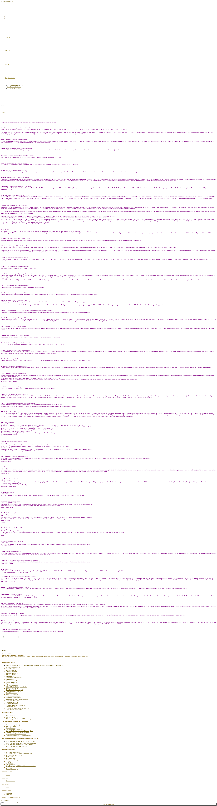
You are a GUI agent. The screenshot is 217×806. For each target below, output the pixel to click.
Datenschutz (9, 794)
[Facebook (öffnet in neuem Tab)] (4, 16)
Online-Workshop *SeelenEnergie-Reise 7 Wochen (19, 744)
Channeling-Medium (11, 679)
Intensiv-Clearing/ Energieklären (14, 729)
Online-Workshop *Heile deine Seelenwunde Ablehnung (21, 743)
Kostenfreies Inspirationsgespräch (15, 725)
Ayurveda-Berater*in (11, 671)
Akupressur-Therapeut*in (12, 668)
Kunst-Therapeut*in (11, 693)
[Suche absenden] (17, 802)
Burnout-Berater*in (11, 674)
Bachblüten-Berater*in (12, 673)
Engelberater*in (10, 684)
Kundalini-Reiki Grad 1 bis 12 (14, 755)
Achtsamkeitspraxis (11, 726)
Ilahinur (8, 767)
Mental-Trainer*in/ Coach (13, 696)
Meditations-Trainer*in (12, 694)
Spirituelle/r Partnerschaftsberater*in (15, 705)
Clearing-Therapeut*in (12, 680)
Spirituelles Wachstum (7, 1)
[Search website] (5, 96)
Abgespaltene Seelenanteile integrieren (16, 734)
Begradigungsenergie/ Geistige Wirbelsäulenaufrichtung (21, 766)
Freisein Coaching (11, 728)
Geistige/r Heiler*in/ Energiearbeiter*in (16, 687)
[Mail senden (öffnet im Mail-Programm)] (4, 18)
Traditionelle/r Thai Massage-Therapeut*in (17, 708)
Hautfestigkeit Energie (12, 769)
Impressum (9, 793)
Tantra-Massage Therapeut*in (14, 709)
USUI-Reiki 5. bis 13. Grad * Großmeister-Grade (19, 753)
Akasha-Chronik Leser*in (13, 667)
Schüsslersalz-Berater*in (12, 700)
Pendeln (8, 775)
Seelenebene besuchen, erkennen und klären (17, 732)
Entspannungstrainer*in (12, 685)
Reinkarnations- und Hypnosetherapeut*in (17, 699)
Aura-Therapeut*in (11, 670)
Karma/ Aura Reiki (11, 764)
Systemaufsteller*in (11, 706)
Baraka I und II (10, 756)
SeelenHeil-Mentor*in (12, 702)
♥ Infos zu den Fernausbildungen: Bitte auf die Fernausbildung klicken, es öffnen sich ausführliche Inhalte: (34, 665)
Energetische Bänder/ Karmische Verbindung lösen (19, 731)
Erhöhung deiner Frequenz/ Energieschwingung (18, 735)
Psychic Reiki (9, 763)
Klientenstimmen (10, 781)
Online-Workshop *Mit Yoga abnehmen (16, 746)
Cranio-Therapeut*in (11, 682)
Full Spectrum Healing (12, 760)
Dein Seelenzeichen (11, 717)
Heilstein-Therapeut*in (12, 688)
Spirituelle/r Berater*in (12, 703)
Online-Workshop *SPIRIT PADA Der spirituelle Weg (20, 741)
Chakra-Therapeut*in (11, 676)
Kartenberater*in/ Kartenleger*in (14, 690)
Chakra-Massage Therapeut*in (14, 677)
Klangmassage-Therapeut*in (13, 691)
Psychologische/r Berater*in (13, 697)
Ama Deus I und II (11, 758)
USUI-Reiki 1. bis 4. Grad (13, 752)
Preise (7, 787)
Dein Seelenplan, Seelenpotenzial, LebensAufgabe (19, 719)
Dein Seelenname (10, 715)
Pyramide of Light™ (11, 761)
